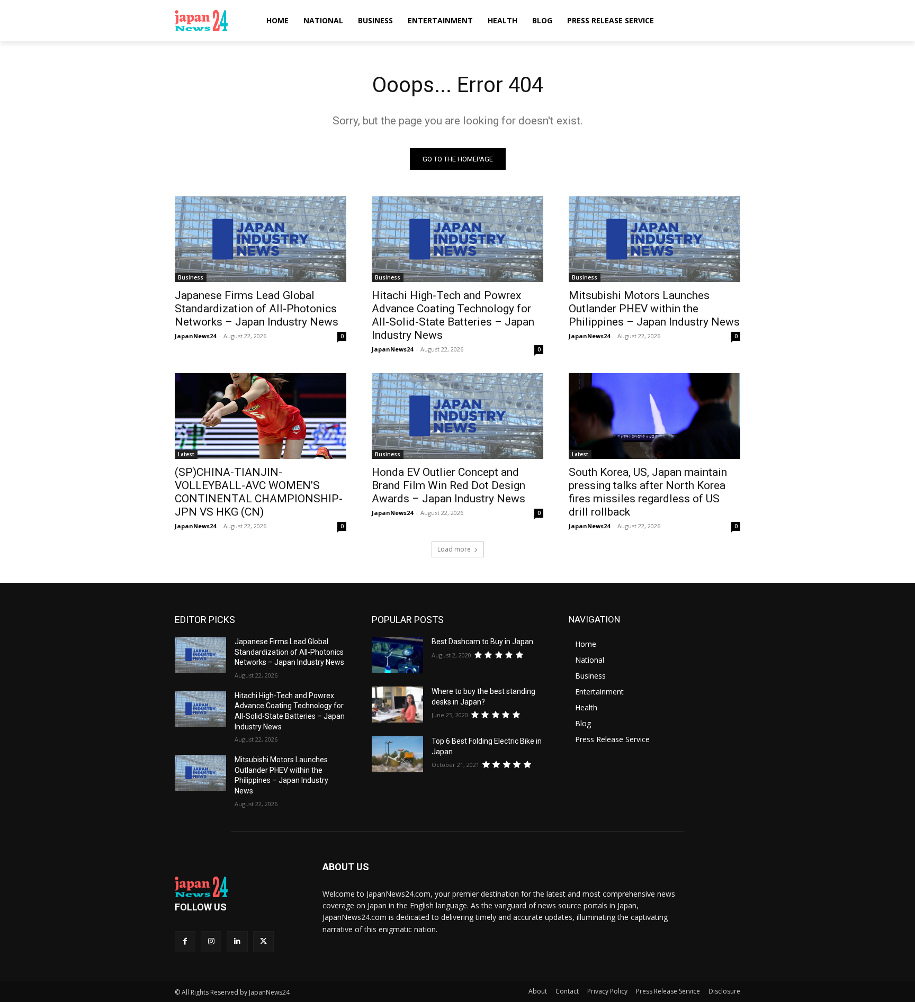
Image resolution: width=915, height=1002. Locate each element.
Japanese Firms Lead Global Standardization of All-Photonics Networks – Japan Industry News (256, 308)
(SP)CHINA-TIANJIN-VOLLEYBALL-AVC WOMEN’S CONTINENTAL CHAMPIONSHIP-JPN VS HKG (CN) (259, 492)
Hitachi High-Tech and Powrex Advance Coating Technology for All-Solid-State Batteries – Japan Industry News (453, 315)
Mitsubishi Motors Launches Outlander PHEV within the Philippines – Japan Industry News (654, 308)
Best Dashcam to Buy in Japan (482, 641)
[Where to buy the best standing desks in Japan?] (397, 705)
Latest (186, 454)
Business (190, 277)
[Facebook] (185, 941)
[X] (263, 941)
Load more (454, 549)
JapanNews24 (195, 336)
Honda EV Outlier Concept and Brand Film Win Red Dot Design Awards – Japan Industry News (448, 485)
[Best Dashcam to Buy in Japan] (397, 655)
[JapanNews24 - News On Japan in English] (211, 20)
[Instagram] (211, 941)
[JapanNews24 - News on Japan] (236, 887)
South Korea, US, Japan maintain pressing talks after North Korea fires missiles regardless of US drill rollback (648, 492)
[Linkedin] (237, 941)
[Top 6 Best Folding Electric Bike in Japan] (397, 754)
